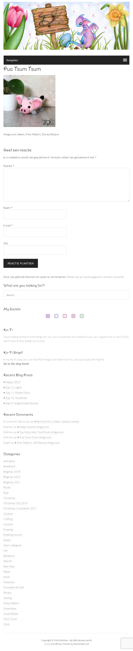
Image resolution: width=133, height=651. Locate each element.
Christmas (9, 498)
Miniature (9, 555)
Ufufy (6, 624)
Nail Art (7, 561)
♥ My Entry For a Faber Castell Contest (56, 421)
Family (47, 643)
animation (9, 461)
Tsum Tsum (10, 619)
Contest (8, 513)
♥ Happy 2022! (12, 382)
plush (6, 576)
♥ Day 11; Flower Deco (16, 392)
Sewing (7, 598)
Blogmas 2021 (11, 482)
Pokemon (9, 582)
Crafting (7, 519)
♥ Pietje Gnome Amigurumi (33, 427)
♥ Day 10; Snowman (15, 397)
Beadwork (9, 466)
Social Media (10, 613)
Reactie (8, 166)
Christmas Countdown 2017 (20, 508)
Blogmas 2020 (11, 476)
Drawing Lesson (12, 534)
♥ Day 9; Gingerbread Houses (20, 403)
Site (5, 243)
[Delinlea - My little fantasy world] (66, 46)
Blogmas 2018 (11, 471)
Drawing (8, 529)
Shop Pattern (11, 603)
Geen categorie (12, 545)
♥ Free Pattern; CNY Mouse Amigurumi (37, 442)
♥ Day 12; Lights (12, 387)
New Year (9, 566)
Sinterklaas (9, 608)
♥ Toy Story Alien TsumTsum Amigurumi (40, 432)
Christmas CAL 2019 (15, 503)
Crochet (8, 524)
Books (7, 487)
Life (5, 550)
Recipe (7, 592)
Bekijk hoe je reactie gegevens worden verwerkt (95, 277)
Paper (7, 571)
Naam (7, 207)
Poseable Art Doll (13, 587)
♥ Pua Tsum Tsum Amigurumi (34, 437)
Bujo (6, 492)
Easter (7, 540)
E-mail (8, 225)
